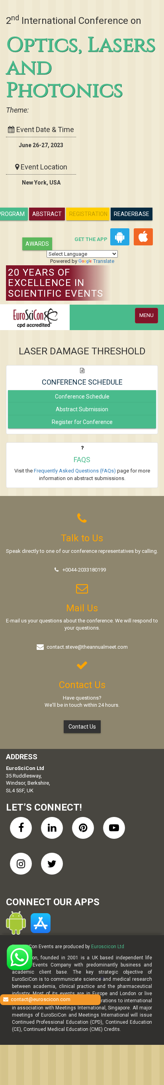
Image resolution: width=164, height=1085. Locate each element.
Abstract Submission (82, 409)
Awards (37, 244)
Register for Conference (82, 422)
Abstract (47, 214)
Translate (103, 261)
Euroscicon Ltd (107, 946)
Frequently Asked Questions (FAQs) (75, 471)
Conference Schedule (82, 396)
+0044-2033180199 (84, 570)
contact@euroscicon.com (40, 999)
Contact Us (82, 726)
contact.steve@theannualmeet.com (87, 647)
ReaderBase (131, 214)
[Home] (35, 317)
